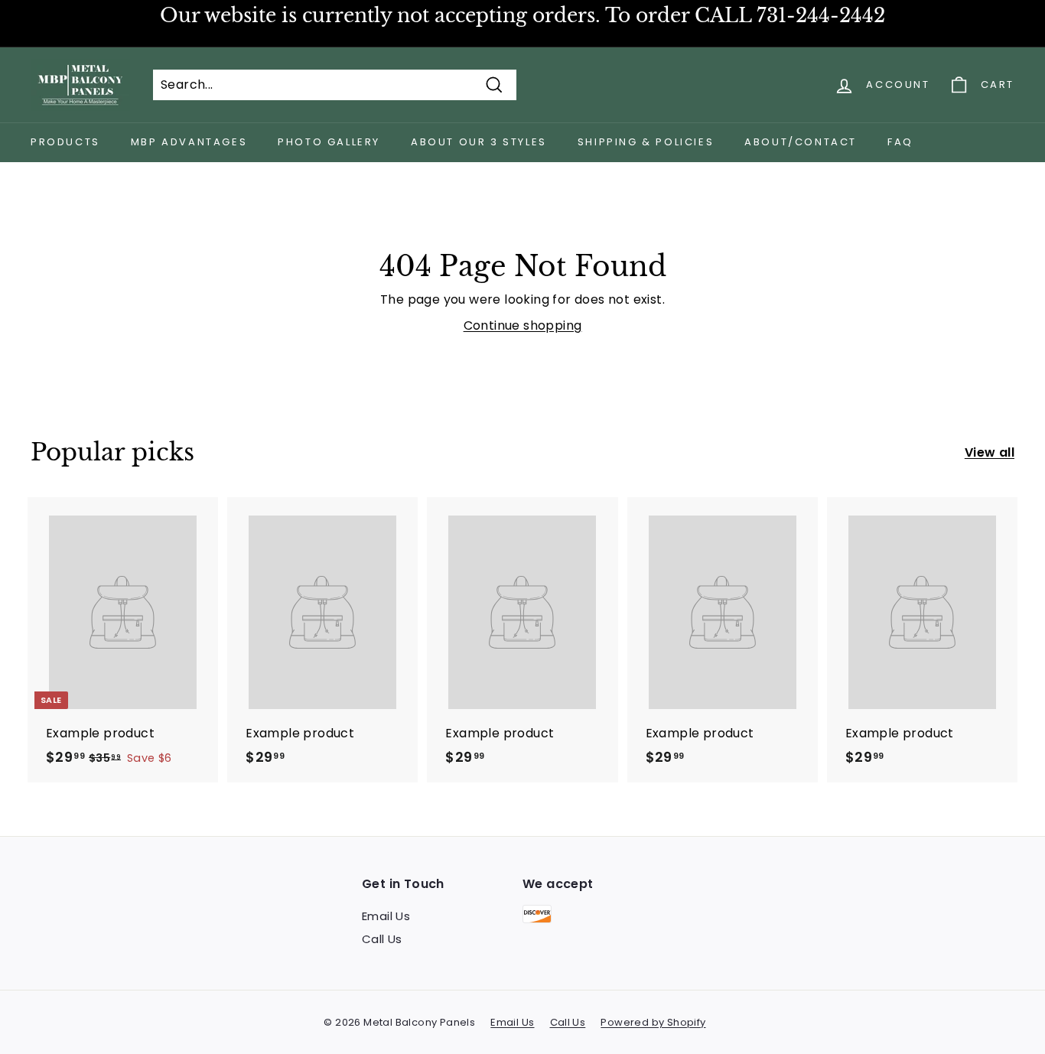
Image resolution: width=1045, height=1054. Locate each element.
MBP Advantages (189, 142)
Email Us (386, 916)
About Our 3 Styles (479, 142)
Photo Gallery (329, 142)
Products (65, 142)
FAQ (900, 142)
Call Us (382, 939)
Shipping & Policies (646, 142)
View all (989, 452)
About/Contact (800, 142)
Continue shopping (523, 325)
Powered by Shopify (653, 1022)
